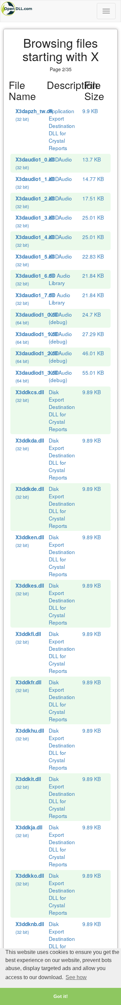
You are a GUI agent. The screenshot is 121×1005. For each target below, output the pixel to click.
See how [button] (76, 977)
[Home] (60, 8)
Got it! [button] (60, 996)
